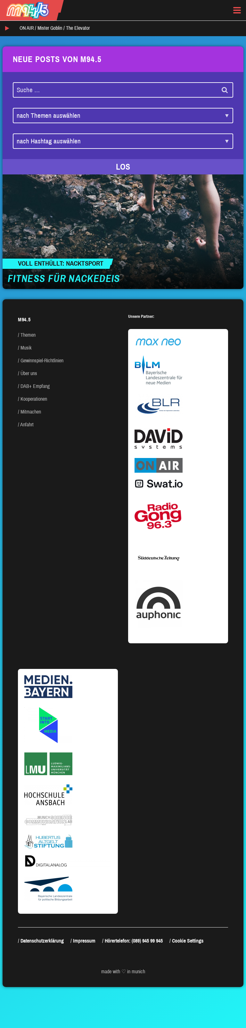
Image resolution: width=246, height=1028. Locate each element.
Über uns (28, 373)
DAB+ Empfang (35, 386)
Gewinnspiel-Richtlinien (41, 360)
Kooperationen (33, 399)
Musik (26, 347)
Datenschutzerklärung (42, 941)
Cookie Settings (187, 941)
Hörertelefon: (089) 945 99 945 (134, 941)
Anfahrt (27, 424)
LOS (123, 166)
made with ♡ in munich (123, 971)
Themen (28, 335)
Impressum (84, 941)
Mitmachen (30, 411)
